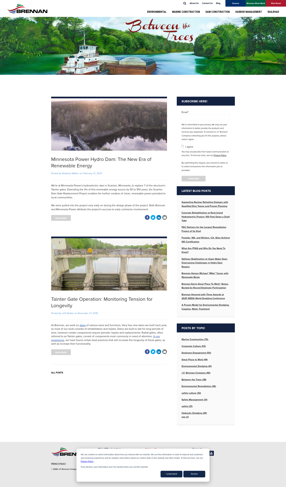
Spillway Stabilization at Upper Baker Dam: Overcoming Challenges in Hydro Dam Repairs (205, 263)
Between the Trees (194, 379)
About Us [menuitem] (194, 3)
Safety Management (194, 399)
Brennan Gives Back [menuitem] (256, 3)
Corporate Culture (194, 346)
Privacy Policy (58, 464)
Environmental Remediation (199, 386)
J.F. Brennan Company (196, 372)
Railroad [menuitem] (273, 11)
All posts (57, 372)
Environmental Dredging (197, 366)
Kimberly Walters (70, 173)
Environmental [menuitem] (157, 11)
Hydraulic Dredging (194, 413)
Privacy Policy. (87, 461)
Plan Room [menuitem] (276, 3)
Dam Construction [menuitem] (218, 11)
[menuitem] (184, 3)
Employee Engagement (196, 352)
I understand (171, 474)
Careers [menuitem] (235, 3)
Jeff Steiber (68, 313)
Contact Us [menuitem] (207, 3)
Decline (194, 474)
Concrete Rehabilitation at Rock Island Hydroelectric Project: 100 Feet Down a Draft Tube (206, 216)
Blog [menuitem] (218, 3)
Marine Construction (195, 339)
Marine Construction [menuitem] (186, 11)
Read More (61, 218)
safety (187, 406)
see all (185, 416)
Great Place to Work (195, 359)
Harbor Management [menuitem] (248, 11)
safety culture (191, 393)
